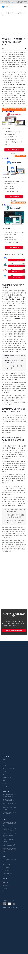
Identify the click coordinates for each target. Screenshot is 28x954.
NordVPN (7, 158)
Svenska (5, 888)
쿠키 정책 (5, 783)
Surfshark (7, 205)
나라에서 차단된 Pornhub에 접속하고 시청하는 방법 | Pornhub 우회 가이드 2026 (9, 829)
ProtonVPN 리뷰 (7, 870)
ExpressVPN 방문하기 (14, 149)
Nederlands (6, 885)
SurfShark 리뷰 (6, 867)
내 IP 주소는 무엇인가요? (9, 768)
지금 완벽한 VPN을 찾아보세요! (14, 630)
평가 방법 (20, 2)
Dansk (4, 894)
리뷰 (4, 762)
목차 (3, 48)
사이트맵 (5, 786)
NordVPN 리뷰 (6, 864)
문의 (4, 774)
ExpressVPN (9, 112)
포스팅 (5, 13)
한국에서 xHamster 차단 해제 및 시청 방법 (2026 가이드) (9, 824)
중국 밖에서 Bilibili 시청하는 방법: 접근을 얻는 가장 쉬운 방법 (9, 850)
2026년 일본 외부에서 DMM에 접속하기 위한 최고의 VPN (9, 835)
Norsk (4, 891)
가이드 (4, 765)
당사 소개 (5, 771)
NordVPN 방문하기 (14, 196)
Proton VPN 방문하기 (16, 277)
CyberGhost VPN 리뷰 (8, 873)
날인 (4, 780)
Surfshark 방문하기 (14, 247)
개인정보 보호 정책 (7, 777)
